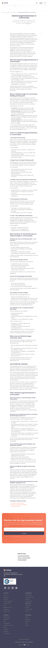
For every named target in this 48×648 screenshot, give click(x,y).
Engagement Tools (7, 607)
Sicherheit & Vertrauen (8, 625)
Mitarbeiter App (28, 595)
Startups (27, 611)
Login (41, 3)
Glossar (5, 627)
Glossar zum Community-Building (18, 504)
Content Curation (7, 603)
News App (27, 599)
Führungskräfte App (29, 597)
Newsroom (27, 619)
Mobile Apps (6, 597)
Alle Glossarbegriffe (15, 506)
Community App (28, 601)
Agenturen (27, 607)
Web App (5, 599)
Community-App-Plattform (17, 503)
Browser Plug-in (7, 611)
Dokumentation (7, 617)
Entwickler (6, 629)
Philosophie (27, 621)
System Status (7, 633)
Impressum (18, 642)
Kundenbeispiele (7, 623)
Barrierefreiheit (29, 642)
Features (5, 595)
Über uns (27, 617)
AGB (23, 642)
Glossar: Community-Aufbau (24, 557)
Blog (4, 621)
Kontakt (26, 625)
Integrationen (6, 609)
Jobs (26, 623)
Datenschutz (6, 619)
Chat (5, 605)
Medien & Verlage (28, 609)
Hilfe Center (6, 631)
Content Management (8, 601)
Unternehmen (28, 605)
